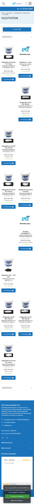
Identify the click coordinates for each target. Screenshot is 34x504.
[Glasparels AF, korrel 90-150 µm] (8, 178)
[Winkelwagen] (3, 4)
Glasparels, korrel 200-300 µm (8, 318)
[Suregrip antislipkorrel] (25, 220)
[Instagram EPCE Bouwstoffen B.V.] (7, 438)
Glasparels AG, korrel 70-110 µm (8, 63)
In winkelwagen (7, 79)
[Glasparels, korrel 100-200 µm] (25, 305)
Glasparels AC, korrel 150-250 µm (8, 147)
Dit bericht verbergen (17, 496)
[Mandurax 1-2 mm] (25, 50)
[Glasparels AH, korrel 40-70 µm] (8, 349)
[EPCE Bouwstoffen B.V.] (17, 3)
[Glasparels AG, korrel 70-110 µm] (8, 50)
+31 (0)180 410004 (26, 9)
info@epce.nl (7, 425)
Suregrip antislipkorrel (25, 232)
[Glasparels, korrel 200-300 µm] (8, 305)
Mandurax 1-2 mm (25, 62)
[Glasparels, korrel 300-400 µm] (25, 90)
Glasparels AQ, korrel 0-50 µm (26, 190)
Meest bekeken (6, 37)
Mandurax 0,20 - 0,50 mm (8, 276)
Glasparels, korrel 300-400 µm (25, 103)
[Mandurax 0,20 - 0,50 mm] (8, 263)
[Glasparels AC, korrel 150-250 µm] (8, 134)
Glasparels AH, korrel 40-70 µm (8, 361)
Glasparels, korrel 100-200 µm (25, 318)
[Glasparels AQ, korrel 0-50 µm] (25, 178)
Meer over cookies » (17, 500)
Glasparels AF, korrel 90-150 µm (8, 190)
